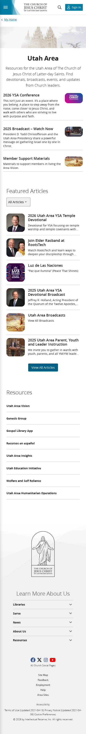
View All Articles (43, 367)
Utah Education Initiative (23, 468)
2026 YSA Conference (21, 95)
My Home (10, 20)
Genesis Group (16, 418)
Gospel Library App (19, 431)
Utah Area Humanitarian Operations (31, 493)
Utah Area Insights (19, 456)
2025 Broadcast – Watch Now (28, 128)
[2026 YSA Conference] (74, 98)
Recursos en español (20, 443)
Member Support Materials (26, 158)
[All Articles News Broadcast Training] (18, 201)
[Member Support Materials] (74, 161)
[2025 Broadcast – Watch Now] (74, 132)
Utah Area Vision (18, 406)
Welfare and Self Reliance (23, 481)
